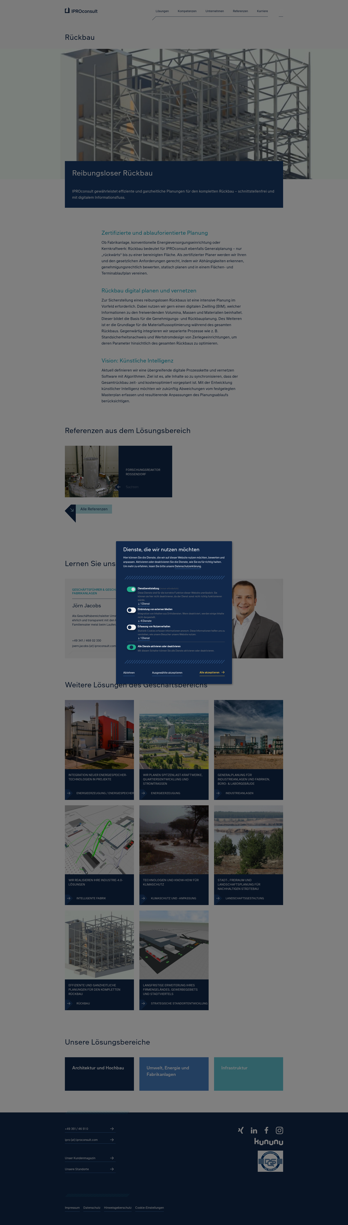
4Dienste (145, 621)
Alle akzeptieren (209, 672)
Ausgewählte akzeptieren (167, 672)
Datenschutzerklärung (188, 566)
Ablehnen (129, 672)
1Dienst (144, 604)
